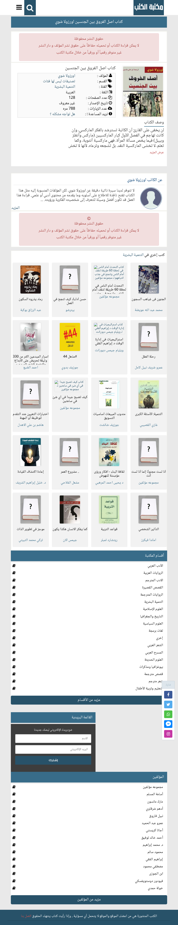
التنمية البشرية (64, 87)
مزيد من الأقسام (89, 700)
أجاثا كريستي (154, 830)
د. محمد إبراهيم (153, 845)
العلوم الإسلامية (153, 609)
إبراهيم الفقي (154, 859)
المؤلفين (158, 777)
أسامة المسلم (155, 794)
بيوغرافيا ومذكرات (151, 667)
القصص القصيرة (152, 588)
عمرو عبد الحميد (152, 823)
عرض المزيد (157, 152)
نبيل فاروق (156, 816)
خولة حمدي (155, 888)
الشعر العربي (155, 645)
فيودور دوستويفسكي (149, 881)
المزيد (15, 208)
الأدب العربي (155, 566)
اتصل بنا (26, 916)
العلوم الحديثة (154, 660)
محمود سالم (155, 852)
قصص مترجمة (153, 674)
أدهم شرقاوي (154, 809)
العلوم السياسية (153, 624)
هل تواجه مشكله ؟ (62, 114)
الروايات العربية (153, 573)
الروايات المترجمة (151, 595)
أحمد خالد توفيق (152, 838)
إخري (159, 638)
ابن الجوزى (156, 874)
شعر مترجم (155, 681)
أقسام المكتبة (154, 555)
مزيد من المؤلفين (89, 899)
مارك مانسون (155, 802)
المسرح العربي (154, 653)
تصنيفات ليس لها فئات (59, 81)
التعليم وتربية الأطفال (149, 689)
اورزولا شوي (66, 76)
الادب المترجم (154, 580)
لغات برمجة (156, 631)
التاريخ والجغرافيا (151, 616)
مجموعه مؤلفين (153, 787)
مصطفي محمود (153, 867)
